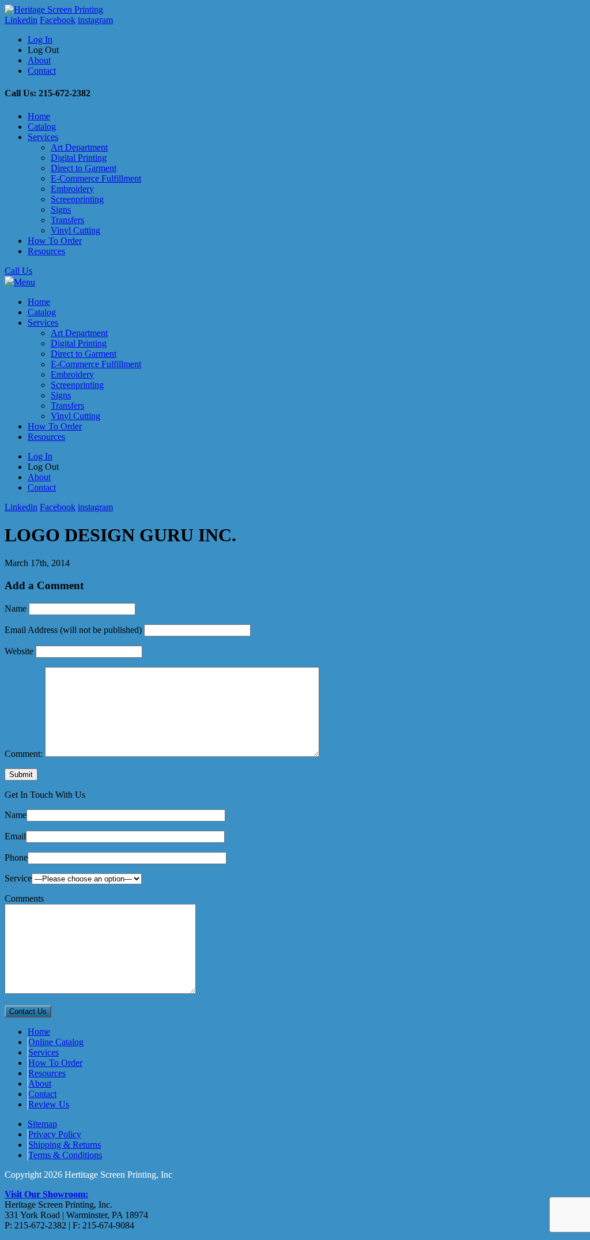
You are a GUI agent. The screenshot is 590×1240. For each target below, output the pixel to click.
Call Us (18, 271)
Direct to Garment (83, 168)
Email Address (73, 630)
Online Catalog (56, 1042)
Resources (46, 251)
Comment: (24, 754)
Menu (24, 282)
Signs (61, 209)
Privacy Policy (54, 1134)
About (39, 60)
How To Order (55, 241)
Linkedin (21, 20)
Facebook (57, 20)
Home (39, 116)
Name (16, 608)
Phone (16, 857)
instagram (95, 20)
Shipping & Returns (64, 1144)
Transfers (67, 220)
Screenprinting (77, 199)
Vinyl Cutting (75, 230)
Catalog (42, 126)
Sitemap (42, 1124)
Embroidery (72, 189)
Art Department (79, 147)
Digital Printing (79, 158)
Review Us (48, 1104)
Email (15, 836)
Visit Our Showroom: (46, 1194)
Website (19, 651)
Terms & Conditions (65, 1155)
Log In (40, 39)
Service (18, 878)
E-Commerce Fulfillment (96, 178)
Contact (42, 71)
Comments (24, 898)
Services (43, 137)
